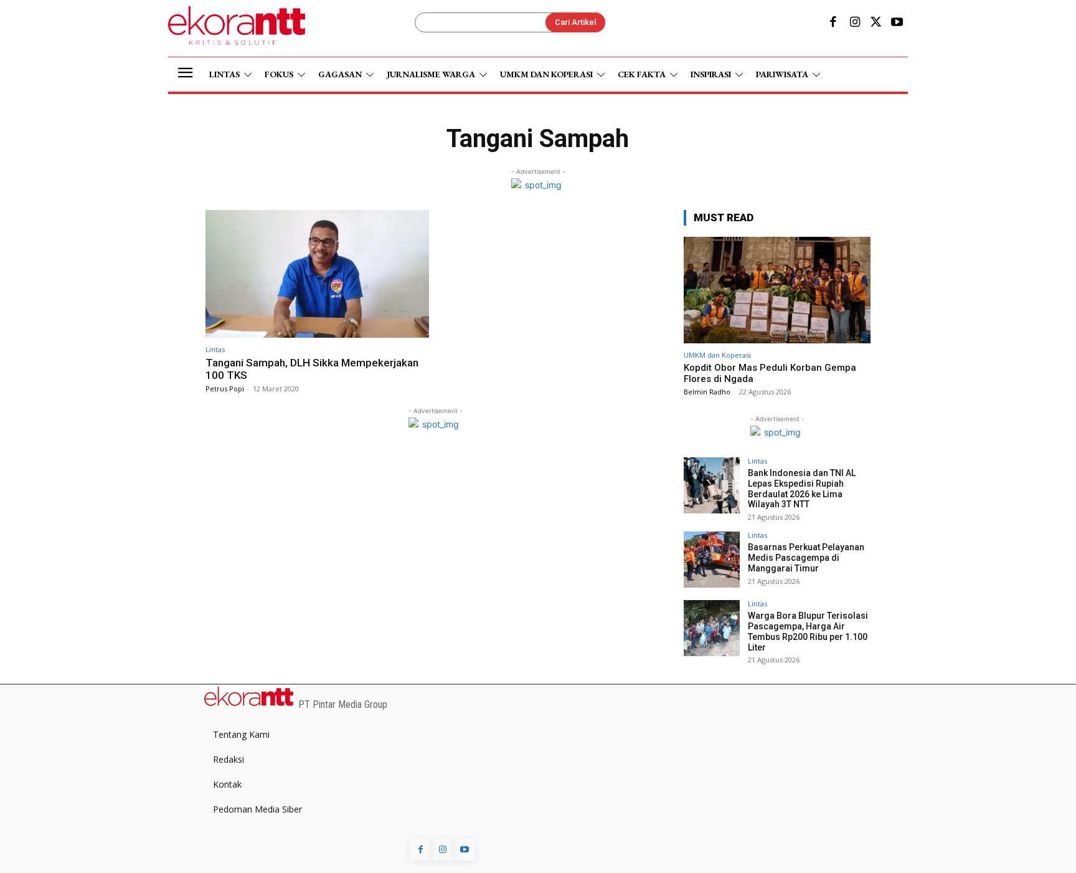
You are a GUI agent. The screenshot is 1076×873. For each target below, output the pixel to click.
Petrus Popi (224, 388)
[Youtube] (897, 23)
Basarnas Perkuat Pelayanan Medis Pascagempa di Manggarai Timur (806, 557)
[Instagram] (854, 23)
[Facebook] (833, 23)
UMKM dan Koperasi (717, 354)
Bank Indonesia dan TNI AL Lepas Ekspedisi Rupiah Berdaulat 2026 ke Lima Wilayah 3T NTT (802, 488)
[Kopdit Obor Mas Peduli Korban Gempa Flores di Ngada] (777, 290)
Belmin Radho (707, 391)
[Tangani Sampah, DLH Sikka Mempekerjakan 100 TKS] (317, 274)
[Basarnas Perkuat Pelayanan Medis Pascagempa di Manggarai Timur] (712, 560)
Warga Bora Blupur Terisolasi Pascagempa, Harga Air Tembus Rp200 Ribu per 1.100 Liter (808, 631)
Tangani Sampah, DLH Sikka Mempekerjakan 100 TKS (311, 368)
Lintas (215, 349)
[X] (876, 23)
